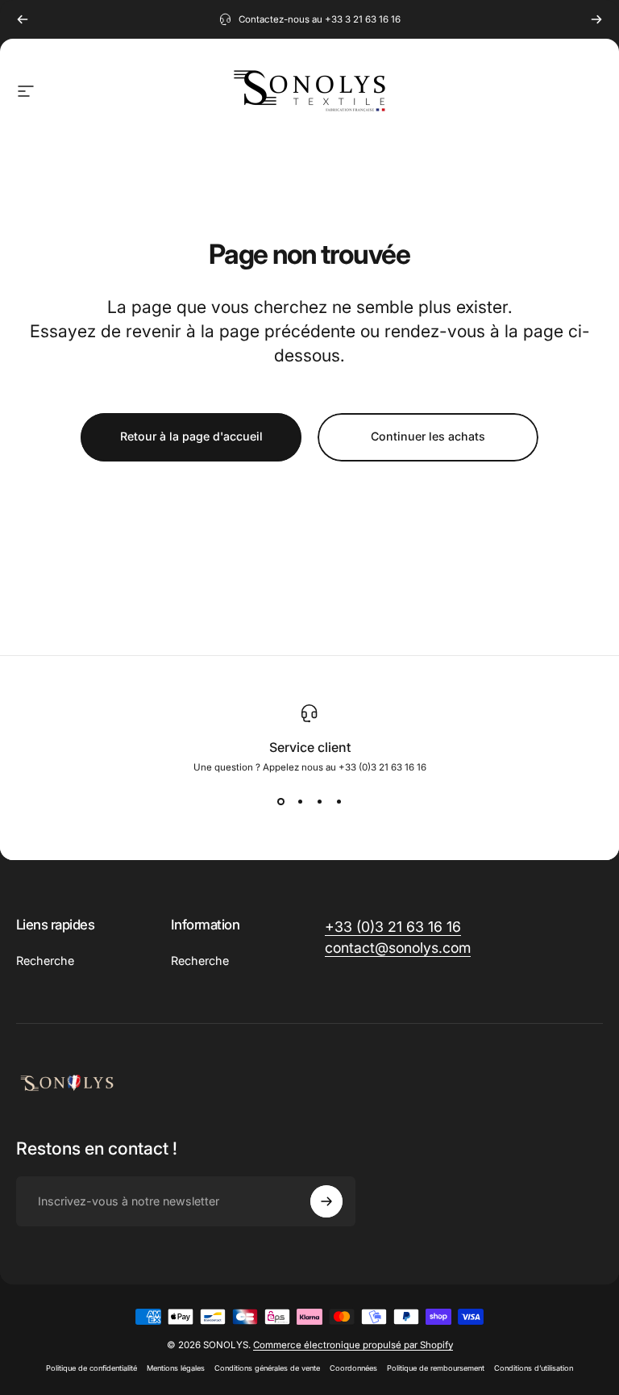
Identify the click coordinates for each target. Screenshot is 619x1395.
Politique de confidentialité (91, 1368)
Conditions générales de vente (267, 1368)
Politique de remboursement (435, 1368)
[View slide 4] (338, 802)
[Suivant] (596, 19)
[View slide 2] (300, 802)
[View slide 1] (280, 802)
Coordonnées (353, 1368)
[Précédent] (22, 19)
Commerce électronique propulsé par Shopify (353, 1345)
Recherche (45, 960)
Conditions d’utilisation (533, 1368)
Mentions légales (176, 1368)
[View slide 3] (319, 802)
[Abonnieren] (326, 1201)
